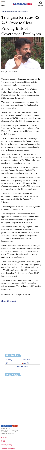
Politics (7, 11)
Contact (4, 437)
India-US (26, 363)
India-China (26, 360)
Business (25, 11)
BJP (7, 363)
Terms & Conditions (8, 448)
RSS (3, 441)
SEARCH (40, 5)
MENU (3, 5)
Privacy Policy (6, 444)
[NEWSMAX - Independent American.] (22, 4)
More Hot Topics (22, 366)
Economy (9, 360)
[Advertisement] (22, 326)
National (13, 11)
